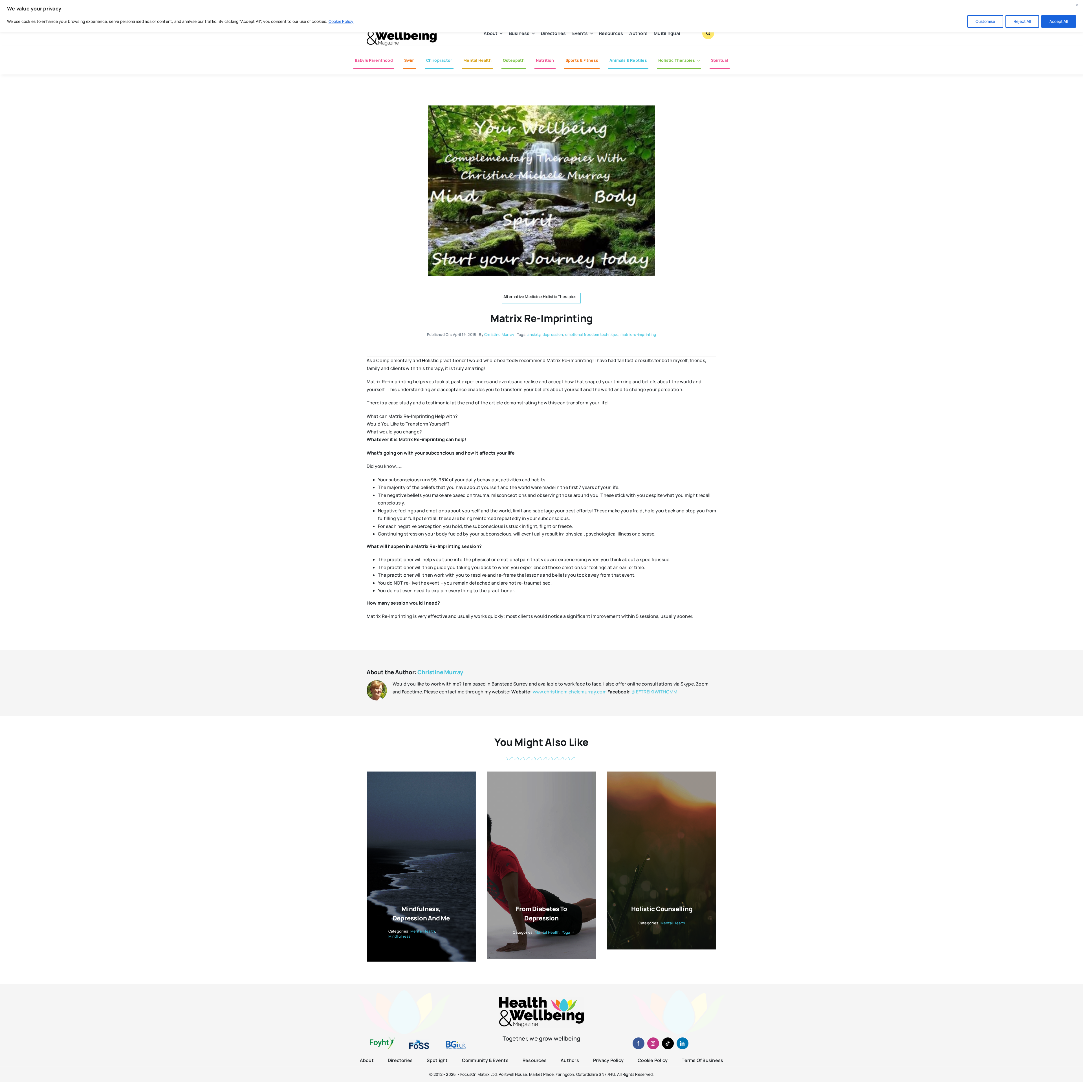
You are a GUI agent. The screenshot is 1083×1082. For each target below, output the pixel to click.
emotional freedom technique (591, 334)
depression (553, 334)
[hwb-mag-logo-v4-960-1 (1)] (541, 999)
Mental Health (422, 931)
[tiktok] (668, 1043)
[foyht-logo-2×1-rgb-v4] (382, 1039)
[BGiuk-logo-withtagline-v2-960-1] (456, 1043)
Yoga (566, 932)
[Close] (1077, 4)
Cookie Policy (341, 21)
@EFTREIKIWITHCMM (654, 692)
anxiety (533, 334)
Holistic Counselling (662, 909)
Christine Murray (499, 334)
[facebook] (638, 1043)
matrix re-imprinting (638, 334)
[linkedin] (682, 1043)
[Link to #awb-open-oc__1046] (708, 33)
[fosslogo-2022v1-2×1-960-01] (419, 1042)
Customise (985, 21)
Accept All (1058, 21)
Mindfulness (399, 936)
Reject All (1022, 21)
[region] (541, 16)
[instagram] (653, 1043)
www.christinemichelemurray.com (570, 692)
